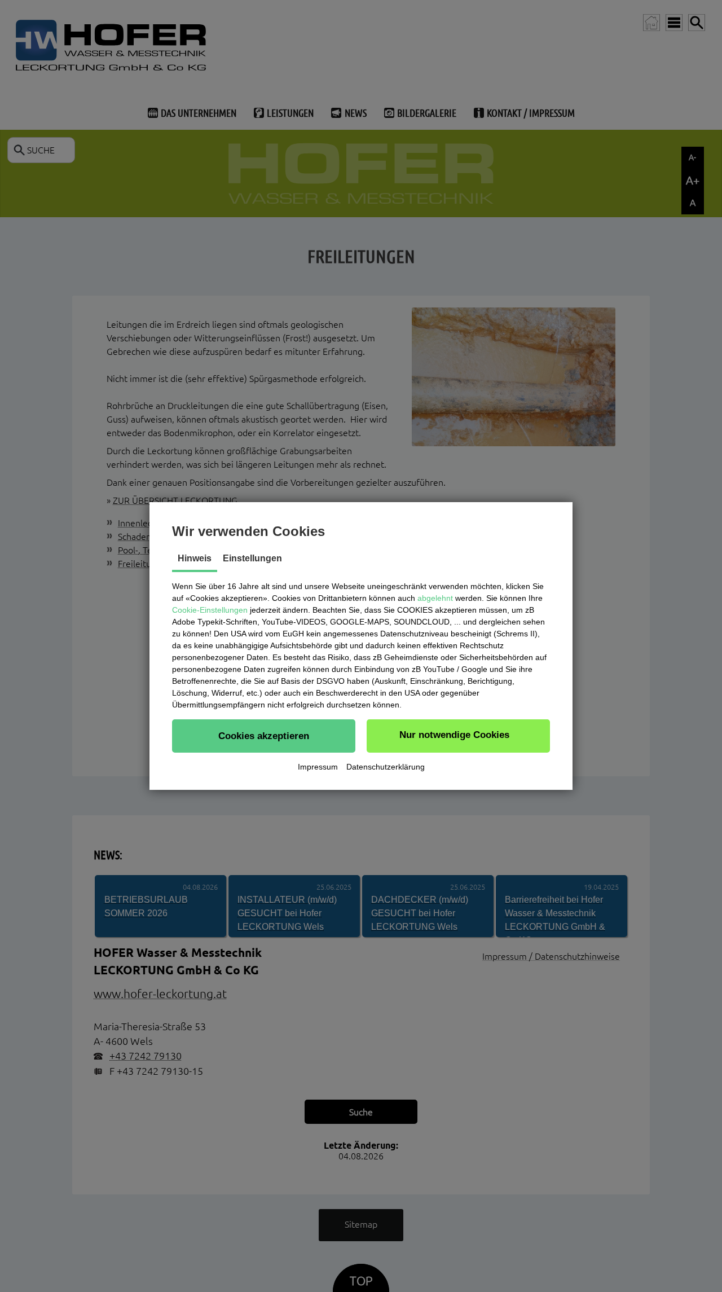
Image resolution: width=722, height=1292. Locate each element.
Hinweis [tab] (195, 558)
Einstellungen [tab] (252, 558)
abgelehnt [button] (435, 598)
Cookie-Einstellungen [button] (210, 609)
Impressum (318, 766)
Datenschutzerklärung (385, 766)
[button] (263, 735)
